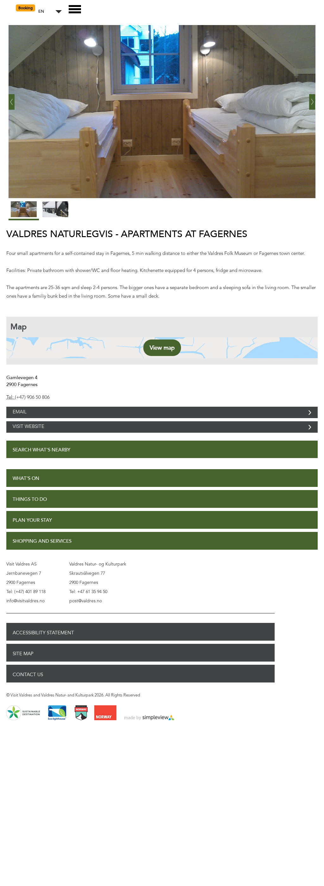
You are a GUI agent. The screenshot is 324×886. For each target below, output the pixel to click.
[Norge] (105, 727)
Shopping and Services (42, 555)
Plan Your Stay (32, 534)
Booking (25, 8)
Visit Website (28, 437)
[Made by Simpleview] (149, 732)
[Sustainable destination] (23, 727)
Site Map (23, 667)
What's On (26, 492)
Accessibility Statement (43, 647)
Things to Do (30, 513)
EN (41, 12)
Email (20, 415)
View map (162, 347)
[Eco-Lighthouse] (57, 727)
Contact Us (28, 688)
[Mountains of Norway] (81, 727)
